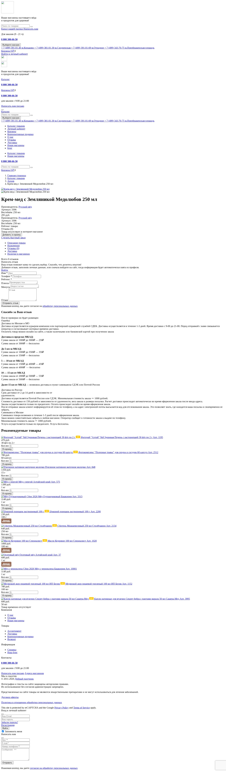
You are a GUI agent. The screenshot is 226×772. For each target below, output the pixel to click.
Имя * (4, 273)
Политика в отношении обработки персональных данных (31, 702)
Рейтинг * (6, 279)
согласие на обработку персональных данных (54, 768)
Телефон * (6, 276)
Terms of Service (81, 707)
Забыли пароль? (9, 722)
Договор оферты (10, 697)
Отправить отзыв (10, 303)
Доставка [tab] (12, 251)
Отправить (7, 763)
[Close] (2, 737)
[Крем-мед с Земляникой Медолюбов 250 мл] (25, 189)
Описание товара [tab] (16, 243)
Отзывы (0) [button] (7, 229)
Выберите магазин (11, 45)
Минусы (5, 287)
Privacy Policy (61, 707)
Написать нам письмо (12, 673)
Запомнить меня (13, 731)
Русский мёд (25, 206)
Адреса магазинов (34, 673)
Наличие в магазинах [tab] (18, 254)
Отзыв (4, 300)
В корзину (7, 449)
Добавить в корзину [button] (11, 235)
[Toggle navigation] (2, 109)
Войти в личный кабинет (14, 54)
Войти (4, 270)
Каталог (5, 79)
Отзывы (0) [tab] (13, 248)
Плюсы (5, 283)
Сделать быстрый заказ (13, 237)
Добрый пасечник (24, 679)
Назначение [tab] (13, 245)
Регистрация (7, 725)
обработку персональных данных (60, 306)
